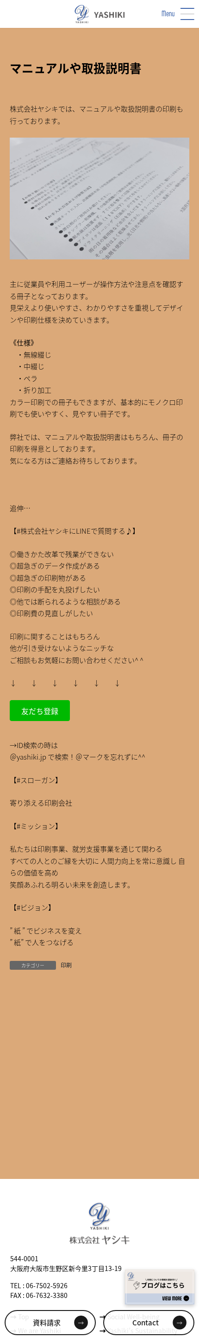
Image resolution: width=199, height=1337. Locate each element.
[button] (40, 710)
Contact (145, 1322)
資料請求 (47, 1322)
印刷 (66, 965)
